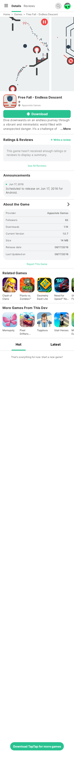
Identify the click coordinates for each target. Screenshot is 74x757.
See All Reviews (37, 165)
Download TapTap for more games (37, 746)
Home (6, 14)
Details (16, 6)
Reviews (29, 6)
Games (18, 14)
